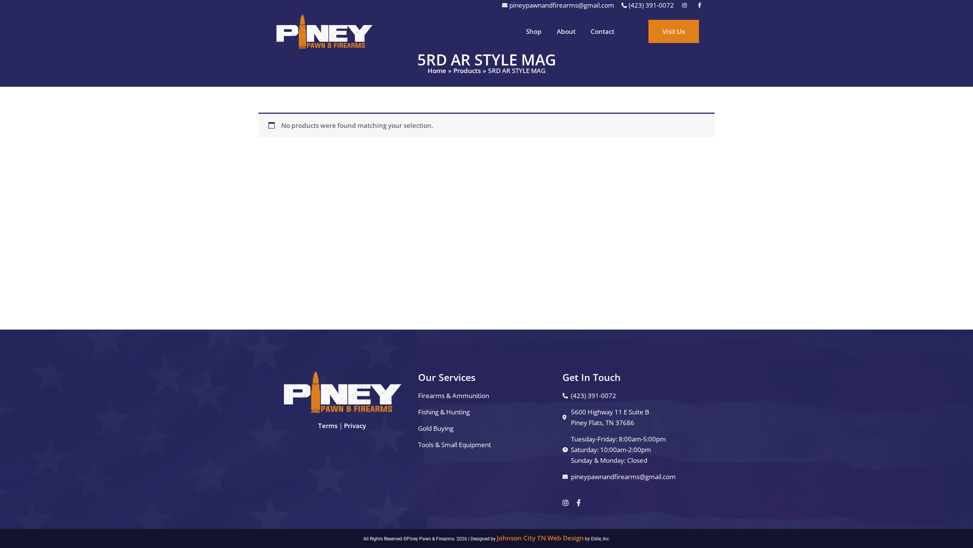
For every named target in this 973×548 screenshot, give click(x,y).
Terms (328, 425)
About (566, 31)
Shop (534, 31)
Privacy (355, 425)
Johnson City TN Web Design (540, 538)
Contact (602, 31)
